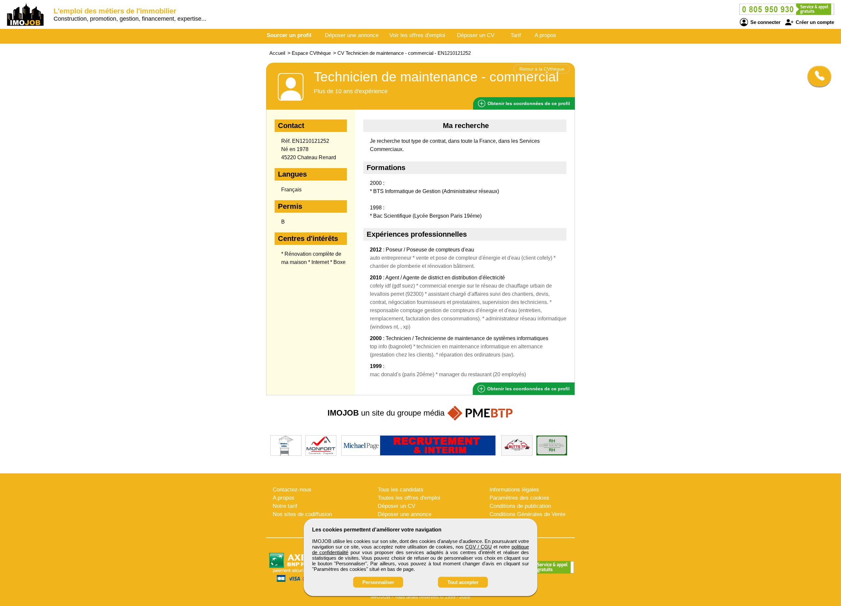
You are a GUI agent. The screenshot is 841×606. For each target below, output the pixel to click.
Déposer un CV (475, 35)
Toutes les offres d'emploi (409, 498)
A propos (545, 35)
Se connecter (765, 22)
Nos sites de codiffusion (302, 514)
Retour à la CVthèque (541, 69)
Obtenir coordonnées (528, 103)
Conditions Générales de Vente (527, 514)
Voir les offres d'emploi (417, 35)
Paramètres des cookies (519, 498)
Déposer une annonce (351, 35)
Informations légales (514, 490)
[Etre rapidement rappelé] (816, 76)
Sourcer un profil (289, 35)
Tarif (516, 35)
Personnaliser (378, 582)
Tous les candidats (400, 490)
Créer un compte (814, 22)
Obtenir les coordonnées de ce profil (528, 388)
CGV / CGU (478, 547)
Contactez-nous (292, 490)
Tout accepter (463, 582)
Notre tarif (285, 506)
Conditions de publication (520, 506)
